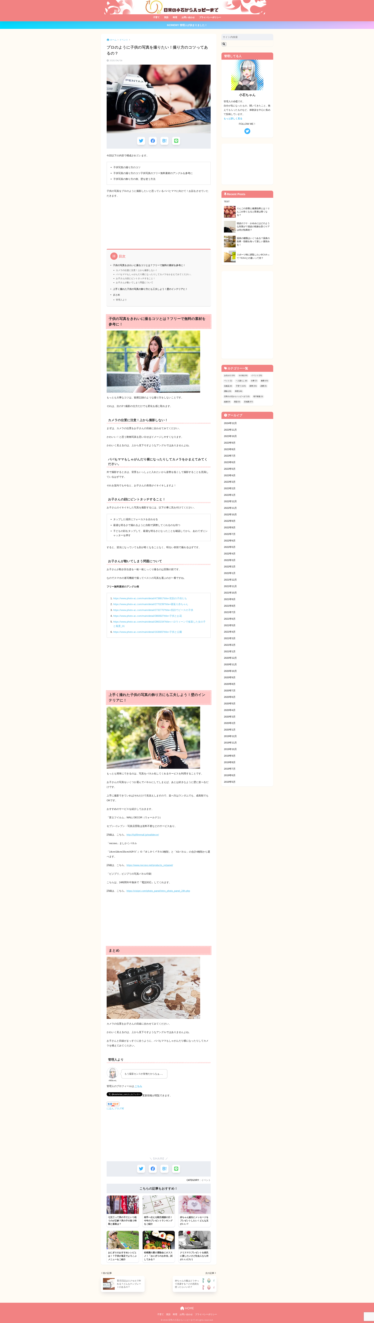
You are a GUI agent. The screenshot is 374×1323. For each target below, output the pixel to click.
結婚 (227, 402)
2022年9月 (230, 521)
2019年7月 (230, 768)
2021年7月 (230, 612)
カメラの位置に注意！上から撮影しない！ (136, 270)
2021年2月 (230, 645)
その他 (243, 375)
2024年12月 (230, 423)
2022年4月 (230, 553)
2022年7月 (230, 534)
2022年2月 (230, 566)
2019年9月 (230, 755)
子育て (156, 17)
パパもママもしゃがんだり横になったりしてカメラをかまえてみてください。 (154, 274)
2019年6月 (230, 775)
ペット (228, 381)
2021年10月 (230, 592)
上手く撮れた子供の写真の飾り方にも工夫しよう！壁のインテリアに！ (150, 289)
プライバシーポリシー (210, 17)
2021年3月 (230, 638)
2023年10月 (230, 436)
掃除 (227, 391)
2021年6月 (230, 618)
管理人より (121, 299)
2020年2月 (230, 723)
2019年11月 (230, 742)
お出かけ (229, 375)
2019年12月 (230, 736)
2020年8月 (230, 684)
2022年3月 (230, 560)
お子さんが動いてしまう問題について (134, 282)
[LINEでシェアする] (176, 141)
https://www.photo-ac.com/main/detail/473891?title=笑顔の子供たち (150, 598)
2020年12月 (230, 658)
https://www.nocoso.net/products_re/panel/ (150, 865)
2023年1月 (230, 495)
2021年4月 (230, 631)
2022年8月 (230, 527)
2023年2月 (230, 488)
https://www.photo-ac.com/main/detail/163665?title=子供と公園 (147, 632)
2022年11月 (230, 508)
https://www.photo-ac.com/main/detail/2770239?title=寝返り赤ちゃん (150, 604)
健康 (264, 381)
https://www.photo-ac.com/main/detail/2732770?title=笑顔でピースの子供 (153, 610)
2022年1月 (230, 573)
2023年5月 (230, 468)
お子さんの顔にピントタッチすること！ (135, 278)
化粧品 (228, 386)
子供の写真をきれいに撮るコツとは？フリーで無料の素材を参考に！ (149, 265)
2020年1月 (230, 729)
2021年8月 (230, 605)
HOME (189, 1308)
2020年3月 (230, 716)
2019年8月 (230, 762)
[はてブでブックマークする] (164, 141)
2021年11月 (230, 586)
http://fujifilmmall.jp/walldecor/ (143, 834)
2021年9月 (230, 599)
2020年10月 (230, 671)
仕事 (254, 381)
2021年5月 (230, 625)
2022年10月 (230, 514)
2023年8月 (230, 449)
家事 (253, 386)
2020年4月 (230, 710)
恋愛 (263, 386)
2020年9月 (230, 677)
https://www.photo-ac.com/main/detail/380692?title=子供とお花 (147, 616)
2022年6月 (230, 540)
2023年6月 (230, 462)
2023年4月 (230, 475)
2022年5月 (230, 547)
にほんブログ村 (115, 1108)
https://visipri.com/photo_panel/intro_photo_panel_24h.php (158, 890)
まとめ (116, 294)
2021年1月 (230, 651)
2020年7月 (230, 690)
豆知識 (248, 402)
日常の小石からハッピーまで (237, 396)
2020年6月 (230, 697)
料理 (175, 17)
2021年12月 (230, 579)
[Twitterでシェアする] (141, 141)
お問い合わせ (188, 17)
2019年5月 (230, 782)
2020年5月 (230, 703)
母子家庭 (258, 396)
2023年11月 (230, 429)
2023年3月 (230, 481)
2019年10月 (230, 749)
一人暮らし (241, 381)
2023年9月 (230, 442)
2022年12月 (230, 501)
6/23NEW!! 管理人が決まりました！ (187, 25)
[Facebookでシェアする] (153, 141)
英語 (166, 17)
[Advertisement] (159, 222)
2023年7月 (230, 455)
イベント (206, 1180)
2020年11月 (230, 664)
